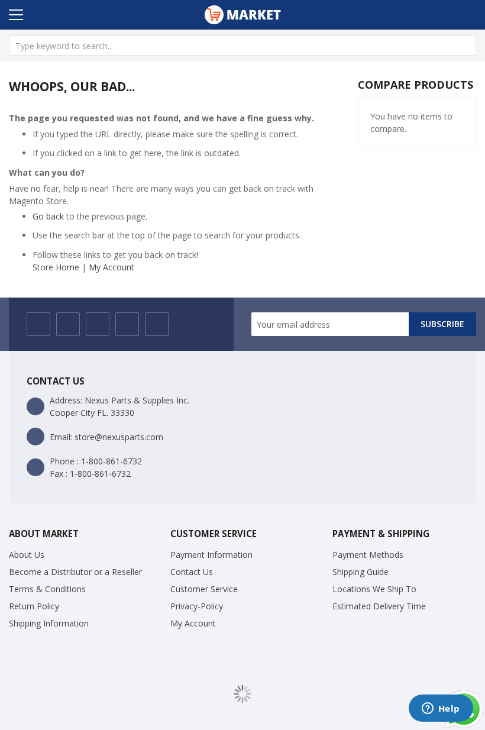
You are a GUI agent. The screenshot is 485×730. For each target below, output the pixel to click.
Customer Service (204, 589)
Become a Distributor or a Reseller (75, 571)
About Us (26, 554)
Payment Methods (367, 554)
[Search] (466, 45)
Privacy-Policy (196, 606)
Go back (48, 216)
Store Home (56, 267)
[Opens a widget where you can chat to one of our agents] (440, 709)
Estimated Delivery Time (379, 606)
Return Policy (34, 606)
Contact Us (191, 571)
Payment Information (211, 554)
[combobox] (242, 45)
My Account (111, 267)
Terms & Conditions (47, 589)
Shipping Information (49, 623)
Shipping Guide (360, 571)
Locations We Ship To (374, 589)
